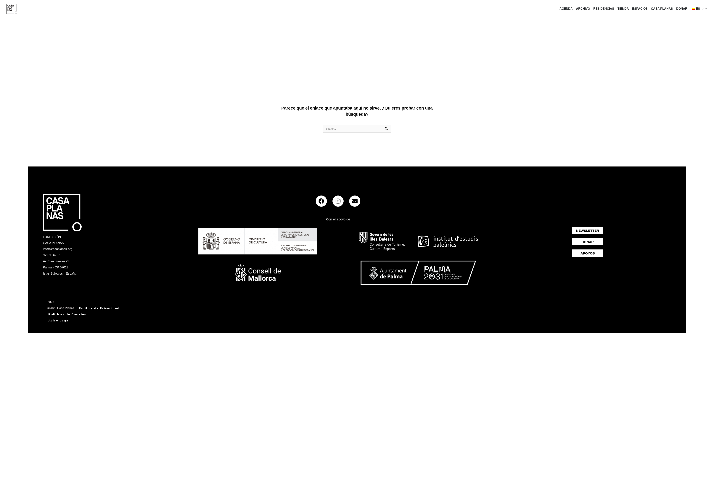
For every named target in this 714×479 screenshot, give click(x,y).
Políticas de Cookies (67, 314)
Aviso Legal (59, 320)
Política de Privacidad (99, 308)
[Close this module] (110, 336)
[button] (702, 9)
